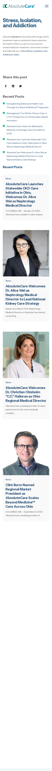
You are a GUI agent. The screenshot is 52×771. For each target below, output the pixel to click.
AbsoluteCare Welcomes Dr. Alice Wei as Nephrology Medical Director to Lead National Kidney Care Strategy (27, 156)
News (8, 178)
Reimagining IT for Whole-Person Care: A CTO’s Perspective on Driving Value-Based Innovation (27, 117)
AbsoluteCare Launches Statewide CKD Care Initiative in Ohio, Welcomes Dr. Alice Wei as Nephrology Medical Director (27, 143)
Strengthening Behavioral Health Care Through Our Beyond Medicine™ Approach (28, 105)
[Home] (19, 6)
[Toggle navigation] (46, 6)
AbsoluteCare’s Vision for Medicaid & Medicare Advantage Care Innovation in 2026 (26, 130)
